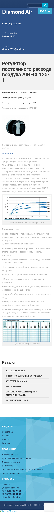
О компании (7, 431)
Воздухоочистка (15, 370)
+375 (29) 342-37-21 (11, 490)
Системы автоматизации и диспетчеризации (21, 393)
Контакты (6, 443)
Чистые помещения (17, 400)
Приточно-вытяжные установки (24, 375)
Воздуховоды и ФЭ (16, 381)
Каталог (6, 435)
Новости (6, 439)
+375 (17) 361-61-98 (11, 494)
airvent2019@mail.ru (11, 497)
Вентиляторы (13, 386)
